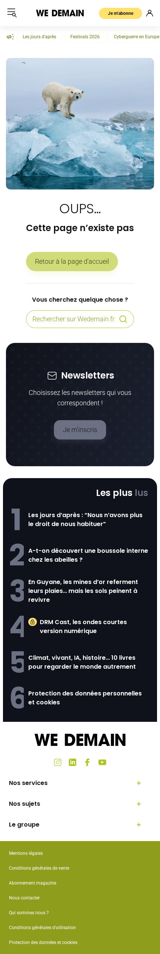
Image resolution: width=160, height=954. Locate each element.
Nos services (28, 783)
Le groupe (24, 824)
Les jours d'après (39, 36)
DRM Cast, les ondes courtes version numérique (83, 626)
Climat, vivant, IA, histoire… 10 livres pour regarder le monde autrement (82, 662)
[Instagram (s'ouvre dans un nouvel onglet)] (57, 762)
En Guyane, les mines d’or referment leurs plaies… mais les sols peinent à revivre (83, 591)
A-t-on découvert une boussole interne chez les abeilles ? (88, 555)
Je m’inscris (80, 430)
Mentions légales (26, 853)
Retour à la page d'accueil (72, 261)
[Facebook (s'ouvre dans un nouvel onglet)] (87, 762)
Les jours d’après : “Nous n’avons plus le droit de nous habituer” (85, 519)
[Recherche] (123, 319)
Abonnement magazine (32, 883)
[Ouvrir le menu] (12, 13)
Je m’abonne (120, 13)
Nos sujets (24, 803)
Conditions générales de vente (39, 868)
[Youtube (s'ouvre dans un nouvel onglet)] (102, 762)
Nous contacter (24, 898)
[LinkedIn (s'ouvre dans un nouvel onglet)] (72, 762)
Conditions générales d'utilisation (42, 927)
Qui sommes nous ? (29, 912)
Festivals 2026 (85, 36)
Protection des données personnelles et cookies (85, 698)
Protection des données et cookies (44, 942)
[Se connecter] (149, 13)
